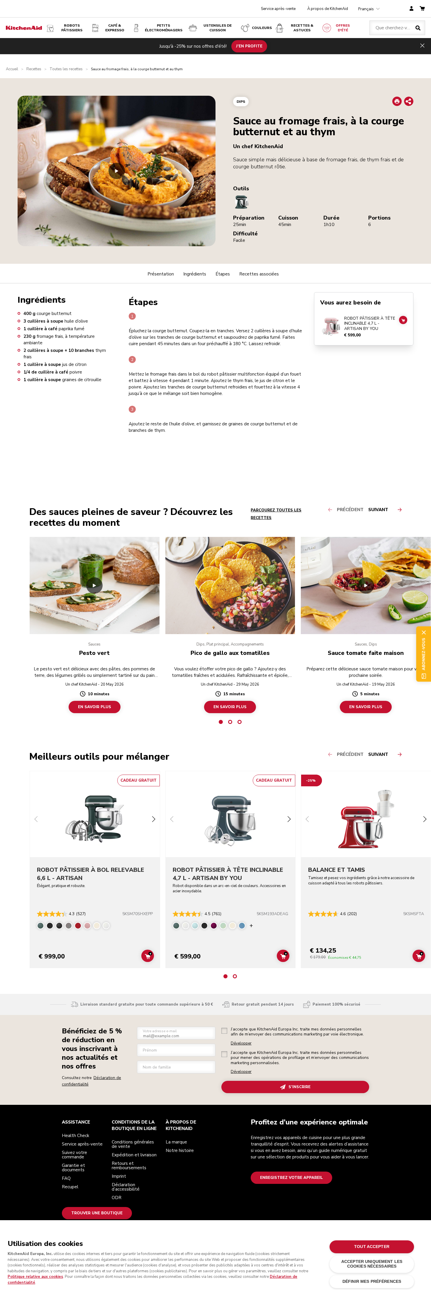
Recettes (33, 69)
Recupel (70, 1187)
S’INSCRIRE (299, 1087)
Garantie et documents (73, 1168)
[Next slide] (153, 820)
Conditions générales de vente (133, 1144)
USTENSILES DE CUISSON (217, 27)
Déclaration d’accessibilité (126, 1187)
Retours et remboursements (129, 1165)
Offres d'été (343, 27)
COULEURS (262, 27)
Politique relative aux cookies (35, 1276)
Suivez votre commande (74, 1155)
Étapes (223, 274)
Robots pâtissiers (71, 27)
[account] (411, 9)
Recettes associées (259, 274)
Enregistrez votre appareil (291, 1177)
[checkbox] (224, 1031)
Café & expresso (114, 27)
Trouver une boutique (97, 1213)
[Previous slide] (36, 820)
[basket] (422, 9)
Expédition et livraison (134, 1155)
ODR (116, 1198)
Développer (241, 1043)
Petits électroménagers (163, 27)
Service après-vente (278, 8)
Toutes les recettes (66, 69)
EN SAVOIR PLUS (94, 707)
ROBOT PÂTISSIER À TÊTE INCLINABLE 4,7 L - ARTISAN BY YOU (369, 323)
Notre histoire (180, 1150)
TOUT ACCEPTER (371, 1246)
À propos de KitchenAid (327, 8)
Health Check (75, 1135)
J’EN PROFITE (249, 46)
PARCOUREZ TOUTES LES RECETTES (276, 514)
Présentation (160, 274)
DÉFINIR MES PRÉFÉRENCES (371, 1281)
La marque (176, 1142)
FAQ (66, 1178)
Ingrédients (194, 274)
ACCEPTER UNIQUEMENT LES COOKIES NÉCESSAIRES (371, 1263)
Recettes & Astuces (302, 27)
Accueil (12, 69)
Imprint (119, 1176)
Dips (241, 101)
